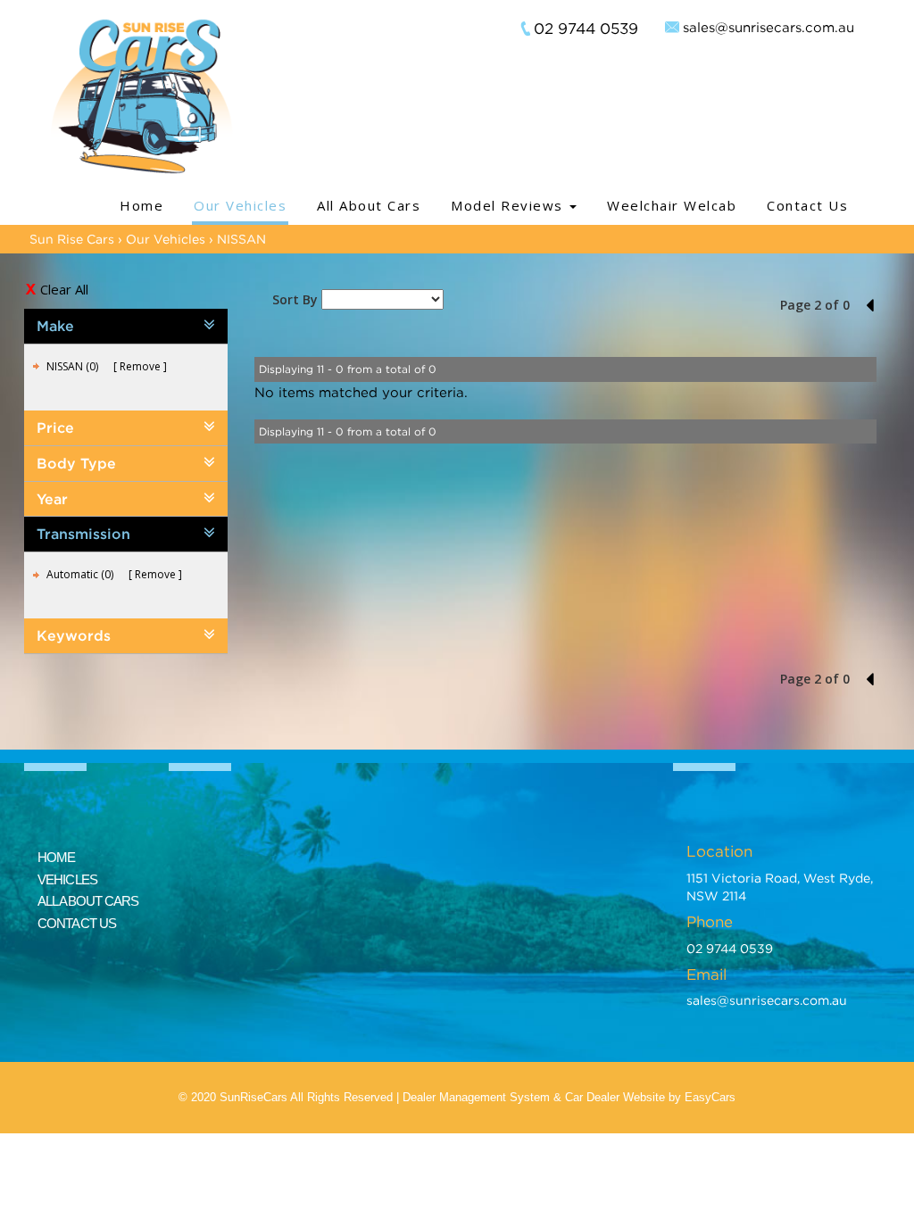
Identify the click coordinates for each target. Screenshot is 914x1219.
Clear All (64, 289)
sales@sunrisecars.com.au (768, 27)
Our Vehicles (240, 205)
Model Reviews (509, 205)
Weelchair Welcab (671, 205)
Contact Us (807, 205)
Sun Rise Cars (71, 238)
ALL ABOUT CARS (87, 900)
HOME (56, 857)
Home (141, 205)
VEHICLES (67, 879)
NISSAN (241, 238)
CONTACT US (76, 923)
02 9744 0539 (586, 29)
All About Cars (368, 205)
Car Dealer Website (615, 1097)
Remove (140, 366)
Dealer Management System (476, 1097)
